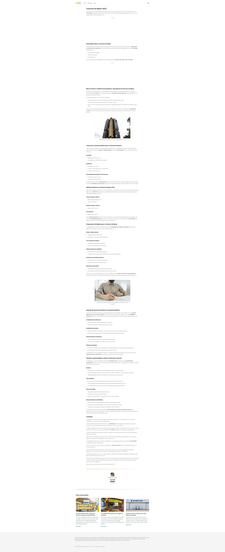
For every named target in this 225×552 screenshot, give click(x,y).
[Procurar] (148, 3)
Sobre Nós (87, 546)
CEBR (78, 3)
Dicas (95, 3)
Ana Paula (112, 479)
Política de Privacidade (79, 546)
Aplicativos (90, 3)
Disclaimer (103, 546)
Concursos (112, 481)
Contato (91, 546)
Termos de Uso (97, 546)
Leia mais (78, 526)
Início (85, 3)
